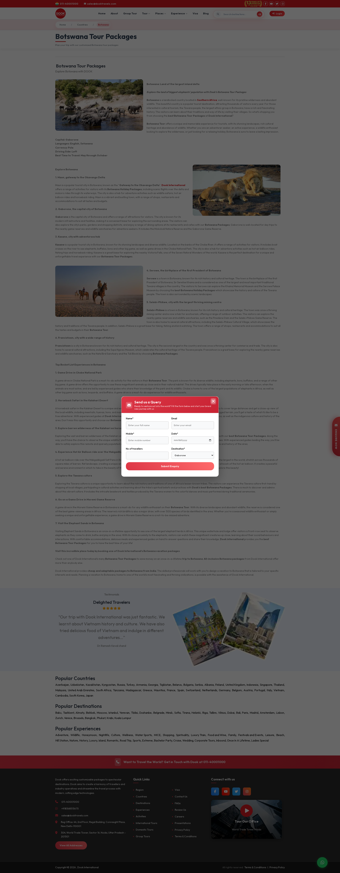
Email (174, 418)
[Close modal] (213, 401)
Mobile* (130, 433)
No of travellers (134, 448)
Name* (129, 418)
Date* (174, 433)
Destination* (178, 448)
